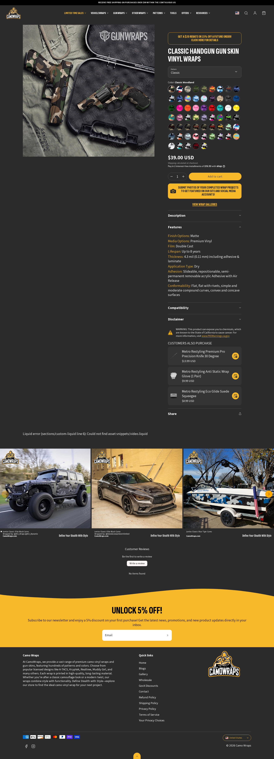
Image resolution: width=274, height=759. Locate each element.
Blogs (142, 668)
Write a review (137, 563)
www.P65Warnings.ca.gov (216, 336)
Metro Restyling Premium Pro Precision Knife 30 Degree (203, 353)
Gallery (143, 674)
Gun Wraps (119, 13)
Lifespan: (174, 251)
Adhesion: (175, 271)
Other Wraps (139, 13)
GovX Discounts (148, 686)
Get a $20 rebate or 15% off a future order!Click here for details (205, 38)
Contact (144, 691)
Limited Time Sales (74, 13)
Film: (171, 246)
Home (142, 662)
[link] (255, 13)
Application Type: (181, 266)
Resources (202, 13)
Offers (185, 13)
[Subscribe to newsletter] (167, 635)
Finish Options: (179, 236)
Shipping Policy (148, 703)
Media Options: (179, 241)
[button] (246, 13)
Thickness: (175, 256)
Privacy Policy (147, 709)
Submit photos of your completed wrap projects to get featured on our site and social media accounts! (208, 191)
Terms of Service (149, 714)
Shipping (172, 162)
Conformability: (179, 285)
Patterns (158, 13)
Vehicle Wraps (98, 13)
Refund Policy (147, 697)
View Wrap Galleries (204, 204)
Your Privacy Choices (151, 720)
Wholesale (145, 680)
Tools (173, 13)
